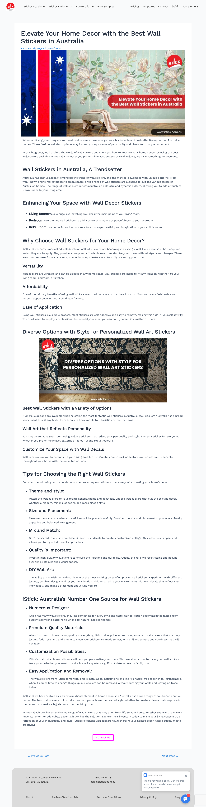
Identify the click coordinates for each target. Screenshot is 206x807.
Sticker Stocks (32, 6)
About (29, 797)
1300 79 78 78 (103, 777)
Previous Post (38, 756)
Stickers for (83, 6)
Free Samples (105, 6)
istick (175, 6)
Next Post (170, 756)
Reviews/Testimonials (65, 797)
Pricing (134, 6)
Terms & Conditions (109, 797)
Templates (148, 6)
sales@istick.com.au (103, 781)
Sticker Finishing (58, 6)
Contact (163, 6)
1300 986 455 (189, 6)
